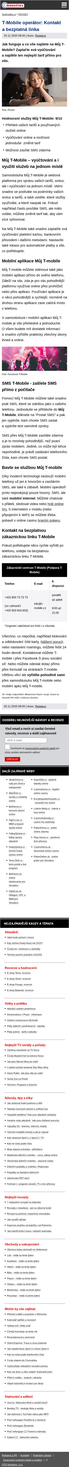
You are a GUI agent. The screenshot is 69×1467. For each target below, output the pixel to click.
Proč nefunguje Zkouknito (20, 1425)
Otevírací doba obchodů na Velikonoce (27, 1249)
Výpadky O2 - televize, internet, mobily (27, 1126)
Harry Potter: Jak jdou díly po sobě (25, 1073)
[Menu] (64, 5)
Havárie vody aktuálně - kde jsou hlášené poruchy (33, 1120)
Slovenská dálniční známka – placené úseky (30, 1161)
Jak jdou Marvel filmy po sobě (22, 1061)
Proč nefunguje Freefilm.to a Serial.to (26, 1420)
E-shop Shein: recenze (19, 978)
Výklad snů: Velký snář (18, 1325)
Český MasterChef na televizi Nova (25, 1056)
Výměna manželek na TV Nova (23, 1050)
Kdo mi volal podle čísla (19, 1143)
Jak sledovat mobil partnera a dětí (24, 1103)
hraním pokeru (49, 520)
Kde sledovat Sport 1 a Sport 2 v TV (25, 1138)
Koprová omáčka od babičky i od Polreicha (29, 1225)
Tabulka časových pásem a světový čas (27, 1109)
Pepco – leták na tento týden (22, 1278)
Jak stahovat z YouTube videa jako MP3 (27, 1414)
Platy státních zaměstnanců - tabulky (26, 1026)
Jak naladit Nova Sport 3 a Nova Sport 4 (28, 1349)
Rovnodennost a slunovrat (20, 1337)
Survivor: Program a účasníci (22, 1084)
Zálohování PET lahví (18, 1178)
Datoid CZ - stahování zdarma (22, 1437)
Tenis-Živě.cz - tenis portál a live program (17, 864)
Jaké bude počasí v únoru (20, 937)
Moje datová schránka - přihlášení (24, 1149)
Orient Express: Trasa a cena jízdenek (27, 1343)
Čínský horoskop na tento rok (22, 1331)
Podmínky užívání (42, 1455)
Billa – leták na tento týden (20, 1272)
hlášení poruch (52, 642)
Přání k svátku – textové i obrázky (24, 1377)
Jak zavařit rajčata (16, 1219)
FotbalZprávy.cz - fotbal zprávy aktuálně (17, 837)
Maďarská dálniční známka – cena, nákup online (32, 1155)
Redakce (40, 35)
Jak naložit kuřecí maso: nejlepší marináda (29, 1231)
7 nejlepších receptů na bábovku (24, 1202)
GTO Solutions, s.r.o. (12, 1464)
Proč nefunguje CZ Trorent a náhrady (26, 1431)
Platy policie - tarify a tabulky (22, 1032)
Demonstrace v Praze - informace (24, 1014)
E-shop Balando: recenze (20, 990)
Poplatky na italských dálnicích (23, 1172)
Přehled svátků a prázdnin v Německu (27, 1314)
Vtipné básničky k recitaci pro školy (25, 1383)
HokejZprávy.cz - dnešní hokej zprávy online (17, 851)
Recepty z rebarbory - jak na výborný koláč (29, 1208)
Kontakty (25, 1455)
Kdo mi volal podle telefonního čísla (25, 1354)
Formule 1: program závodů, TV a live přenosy (31, 1184)
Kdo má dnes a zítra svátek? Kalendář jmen (29, 1372)
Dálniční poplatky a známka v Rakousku (28, 1166)
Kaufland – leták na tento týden (23, 1261)
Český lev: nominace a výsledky (23, 949)
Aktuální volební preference (21, 1008)
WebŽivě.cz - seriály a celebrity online (18, 797)
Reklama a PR (9, 1455)
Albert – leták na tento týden (21, 1267)
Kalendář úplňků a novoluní (21, 1320)
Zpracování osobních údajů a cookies (22, 1460)
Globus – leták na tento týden (22, 1284)
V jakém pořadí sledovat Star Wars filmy (27, 1067)
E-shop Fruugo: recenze (19, 984)
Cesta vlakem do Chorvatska (22, 1360)
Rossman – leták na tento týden (23, 1295)
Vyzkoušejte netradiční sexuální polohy (27, 1366)
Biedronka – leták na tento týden (24, 1290)
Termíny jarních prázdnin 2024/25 (24, 954)
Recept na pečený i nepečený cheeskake (28, 1214)
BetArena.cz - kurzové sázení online (17, 810)
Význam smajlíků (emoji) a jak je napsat (27, 1132)
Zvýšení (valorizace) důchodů (22, 1020)
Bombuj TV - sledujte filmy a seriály (25, 1408)
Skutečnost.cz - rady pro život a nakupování (17, 783)
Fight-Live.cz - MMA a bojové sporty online (16, 824)
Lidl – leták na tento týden (20, 1255)
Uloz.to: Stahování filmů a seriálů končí (27, 1402)
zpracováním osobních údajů (40, 748)
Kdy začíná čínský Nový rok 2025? (25, 943)
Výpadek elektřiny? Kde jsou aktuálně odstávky (31, 1114)
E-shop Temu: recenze (18, 973)
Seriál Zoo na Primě (17, 1079)
